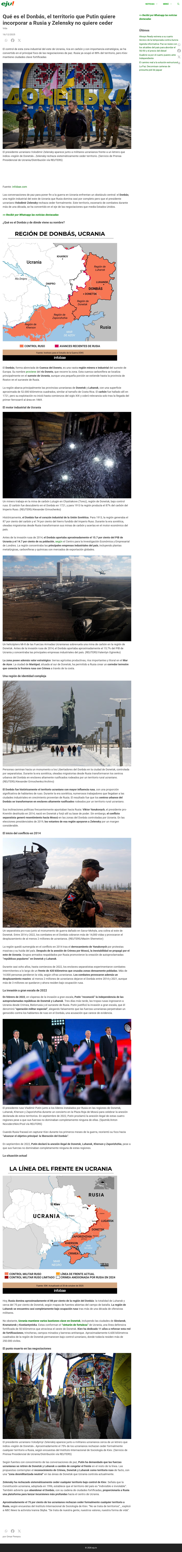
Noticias (149, 4)
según (58, 541)
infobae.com (19, 186)
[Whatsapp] (6, 40)
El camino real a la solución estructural (158, 62)
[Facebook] (13, 40)
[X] (19, 40)
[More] (179, 63)
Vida (5, 28)
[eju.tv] (8, 4)
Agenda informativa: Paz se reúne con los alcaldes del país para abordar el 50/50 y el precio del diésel (158, 47)
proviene (31, 371)
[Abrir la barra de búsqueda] (178, 4)
